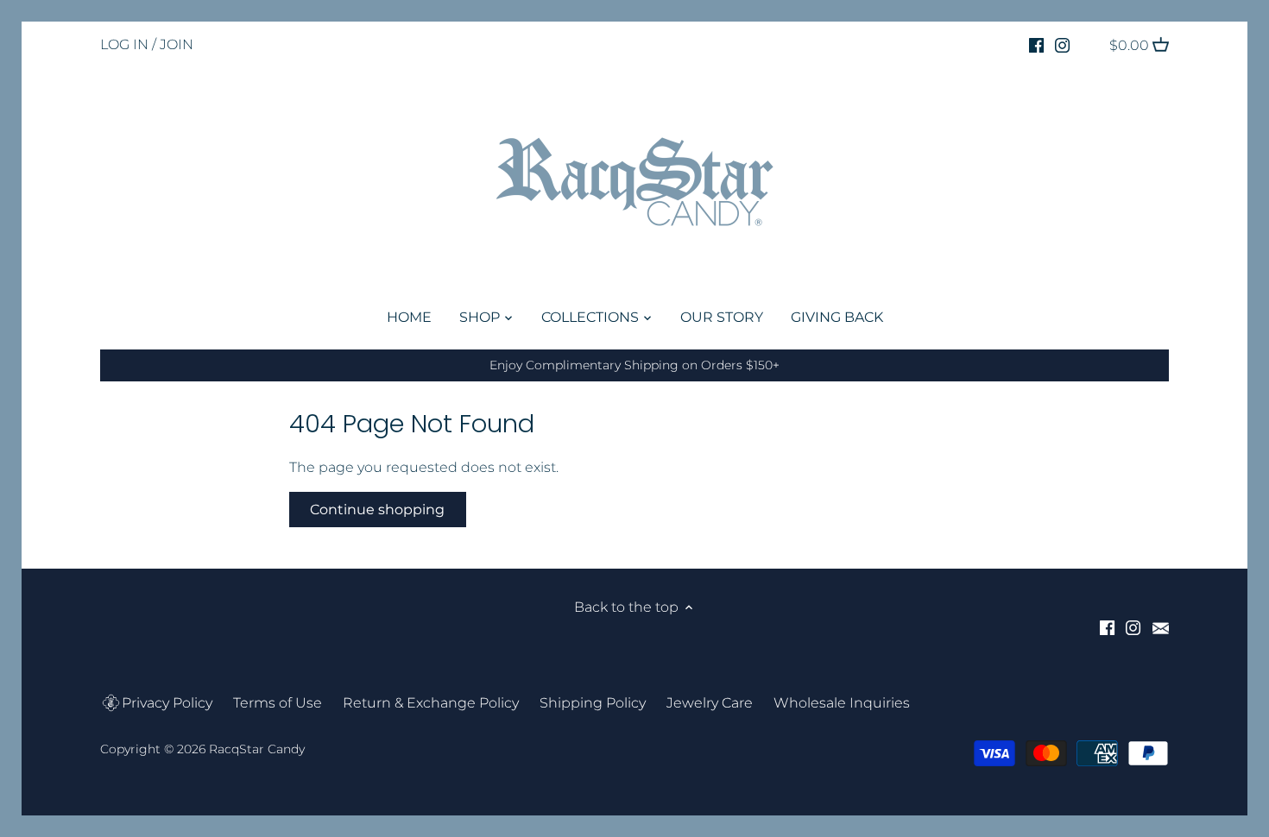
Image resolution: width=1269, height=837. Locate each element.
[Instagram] (1062, 44)
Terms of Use (277, 703)
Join (176, 44)
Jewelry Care (709, 703)
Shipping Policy (593, 703)
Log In (124, 44)
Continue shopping (377, 509)
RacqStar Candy (257, 749)
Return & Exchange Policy (431, 703)
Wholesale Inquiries (841, 703)
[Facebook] (1036, 44)
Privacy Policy (167, 703)
